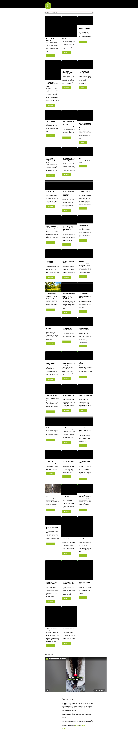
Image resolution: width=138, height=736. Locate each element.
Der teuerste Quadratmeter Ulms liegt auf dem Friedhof (68, 72)
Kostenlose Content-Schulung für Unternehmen (51, 261)
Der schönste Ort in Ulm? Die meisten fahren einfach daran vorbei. (52, 295)
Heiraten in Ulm (50, 461)
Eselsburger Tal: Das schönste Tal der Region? (51, 363)
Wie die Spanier (66, 38)
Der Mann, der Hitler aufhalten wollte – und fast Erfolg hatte (68, 583)
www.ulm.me (64, 728)
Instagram (77, 725)
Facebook (83, 725)
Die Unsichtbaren (50, 121)
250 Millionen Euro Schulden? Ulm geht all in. (52, 228)
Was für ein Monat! (83, 225)
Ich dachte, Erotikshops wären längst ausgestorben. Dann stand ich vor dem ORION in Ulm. (68, 296)
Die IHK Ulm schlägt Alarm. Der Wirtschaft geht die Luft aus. (84, 72)
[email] (136, 366)
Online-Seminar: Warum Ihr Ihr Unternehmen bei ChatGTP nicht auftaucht (52, 397)
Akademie (48, 328)
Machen (81, 158)
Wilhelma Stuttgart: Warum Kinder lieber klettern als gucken (84, 330)
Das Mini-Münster (50, 427)
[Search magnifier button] (92, 12)
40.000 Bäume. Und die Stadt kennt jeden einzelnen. (68, 123)
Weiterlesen (50, 55)
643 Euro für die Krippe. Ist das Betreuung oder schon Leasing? (68, 159)
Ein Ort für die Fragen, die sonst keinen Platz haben (68, 261)
